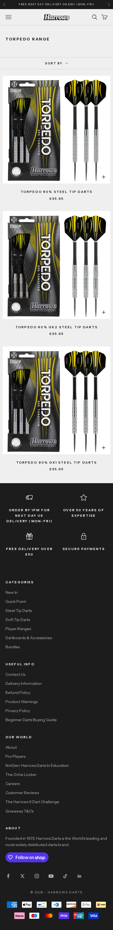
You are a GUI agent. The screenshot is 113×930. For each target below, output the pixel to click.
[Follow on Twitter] (22, 876)
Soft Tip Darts (17, 619)
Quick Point (15, 601)
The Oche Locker (20, 774)
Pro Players (15, 756)
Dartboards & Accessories (28, 637)
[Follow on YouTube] (51, 876)
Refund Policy (17, 692)
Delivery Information (23, 683)
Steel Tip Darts (18, 610)
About (11, 747)
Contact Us (15, 674)
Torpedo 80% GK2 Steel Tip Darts (56, 327)
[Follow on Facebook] (8, 876)
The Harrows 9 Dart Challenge (32, 801)
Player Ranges (18, 628)
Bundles (12, 646)
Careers (12, 783)
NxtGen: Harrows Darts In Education (37, 765)
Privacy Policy (17, 710)
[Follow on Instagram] (36, 876)
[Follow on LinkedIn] (79, 876)
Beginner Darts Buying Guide (31, 719)
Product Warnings (21, 701)
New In (11, 592)
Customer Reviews (22, 792)
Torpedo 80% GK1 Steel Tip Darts (56, 462)
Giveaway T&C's (19, 811)
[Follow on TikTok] (65, 876)
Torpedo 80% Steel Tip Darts (56, 192)
